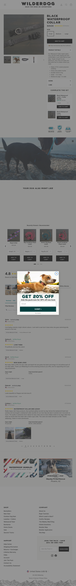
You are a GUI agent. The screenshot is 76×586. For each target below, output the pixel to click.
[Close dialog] (56, 273)
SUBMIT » (38, 309)
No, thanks (38, 313)
